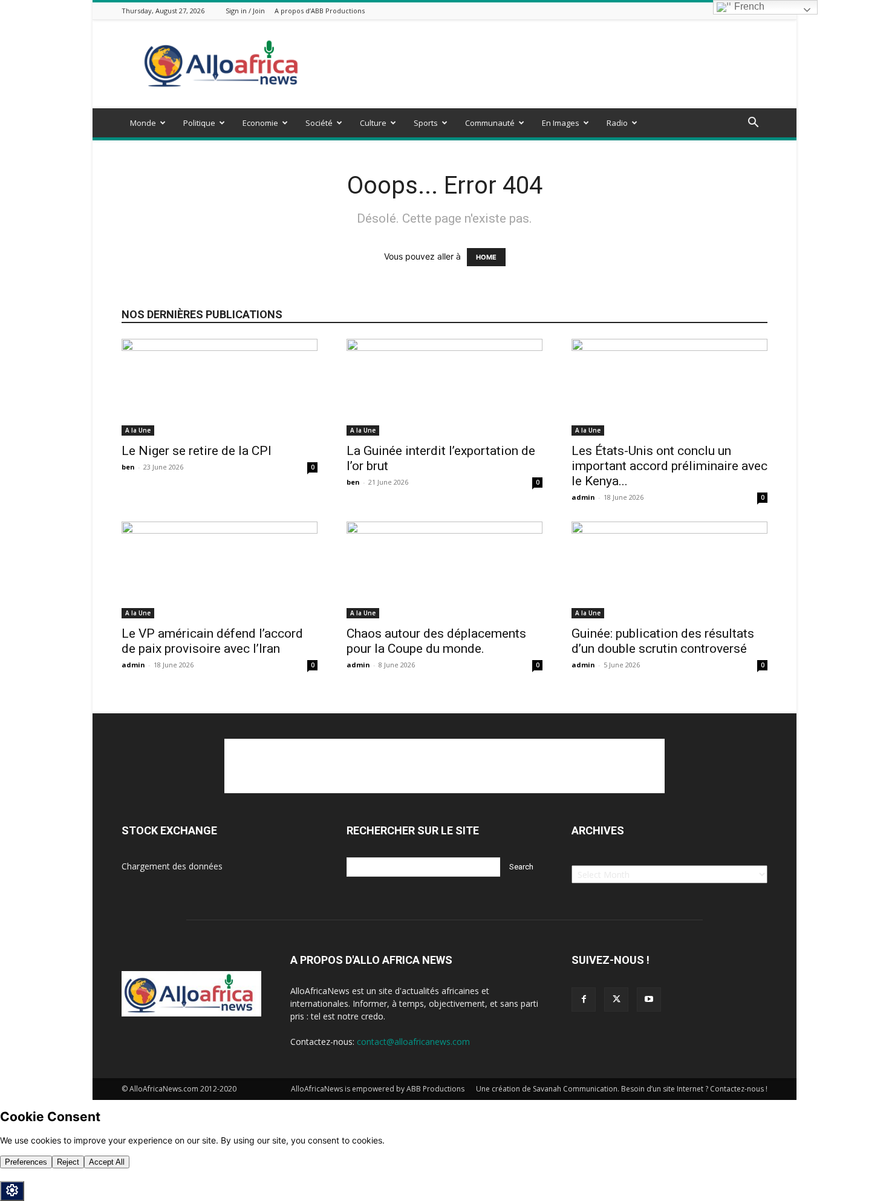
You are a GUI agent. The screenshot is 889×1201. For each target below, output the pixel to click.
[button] (752, 123)
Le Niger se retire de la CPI (197, 450)
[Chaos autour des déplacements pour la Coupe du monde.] (444, 570)
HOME (486, 257)
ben (128, 466)
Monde (143, 122)
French (748, 6)
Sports (426, 122)
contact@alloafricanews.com (413, 1041)
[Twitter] (616, 999)
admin (583, 497)
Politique (199, 122)
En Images (560, 122)
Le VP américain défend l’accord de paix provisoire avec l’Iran (212, 641)
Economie (260, 122)
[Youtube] (649, 999)
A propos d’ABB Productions (320, 10)
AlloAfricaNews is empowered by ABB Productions (377, 1089)
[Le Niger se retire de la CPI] (220, 387)
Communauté (490, 122)
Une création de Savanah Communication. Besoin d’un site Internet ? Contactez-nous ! (621, 1089)
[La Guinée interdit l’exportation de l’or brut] (444, 387)
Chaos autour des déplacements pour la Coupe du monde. (436, 641)
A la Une (138, 430)
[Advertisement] (547, 64)
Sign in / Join (245, 10)
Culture (373, 122)
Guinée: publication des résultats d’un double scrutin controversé (663, 641)
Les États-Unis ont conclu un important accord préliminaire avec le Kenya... (669, 465)
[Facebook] (584, 999)
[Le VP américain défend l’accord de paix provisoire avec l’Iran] (220, 570)
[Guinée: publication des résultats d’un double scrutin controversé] (669, 570)
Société (319, 122)
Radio (617, 122)
